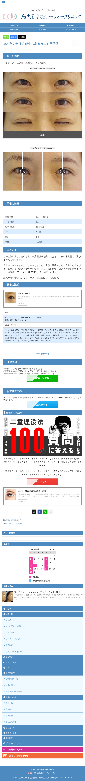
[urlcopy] (51, 512)
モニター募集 (11, 733)
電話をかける (41, 404)
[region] (42, 105)
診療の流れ (10, 685)
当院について (11, 697)
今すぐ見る (41, 481)
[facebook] (40, 512)
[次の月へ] (54, 549)
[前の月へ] (46, 549)
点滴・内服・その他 (14, 651)
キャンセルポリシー (14, 691)
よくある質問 (11, 727)
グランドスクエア (11, 523)
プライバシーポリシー (14, 743)
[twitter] (34, 512)
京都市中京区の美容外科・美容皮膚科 (42, 769)
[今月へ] (50, 549)
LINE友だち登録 (41, 378)
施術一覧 (9, 614)
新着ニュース (11, 662)
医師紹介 (9, 709)
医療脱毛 (9, 645)
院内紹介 (9, 715)
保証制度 (9, 738)
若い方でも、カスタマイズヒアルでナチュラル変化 (37, 592)
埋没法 (7, 520)
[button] (7, 102)
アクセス (9, 703)
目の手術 (20, 520)
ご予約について (12, 679)
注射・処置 (10, 632)
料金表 (8, 609)
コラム (8, 668)
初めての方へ (11, 673)
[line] (45, 512)
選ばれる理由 (11, 722)
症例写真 (13, 520)
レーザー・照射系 (13, 639)
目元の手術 (10, 620)
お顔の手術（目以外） (14, 626)
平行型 (20, 523)
